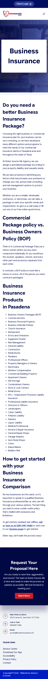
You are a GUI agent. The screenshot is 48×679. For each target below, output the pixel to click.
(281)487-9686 (15, 625)
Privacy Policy (9, 659)
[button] (24, 596)
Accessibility (9, 656)
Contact (7, 663)
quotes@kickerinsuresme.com (22, 633)
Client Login (23, 4)
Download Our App (12, 652)
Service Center (10, 649)
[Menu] (44, 14)
